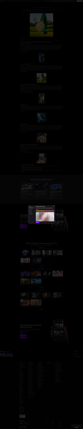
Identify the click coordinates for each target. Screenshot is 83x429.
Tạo (37, 222)
